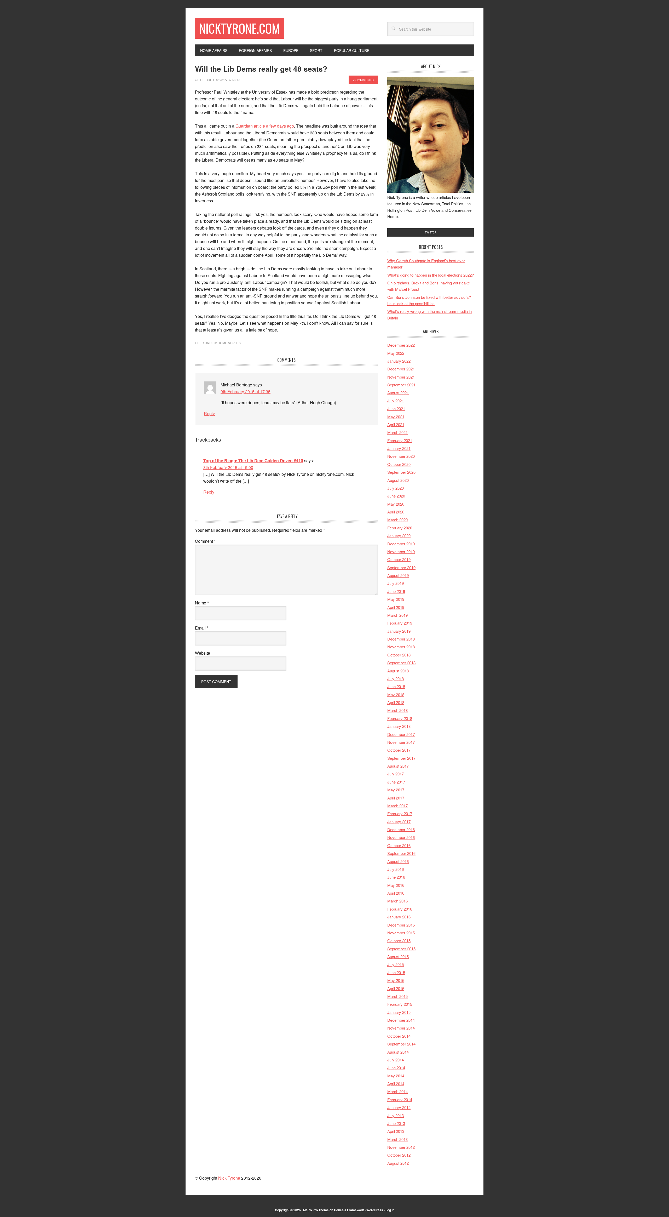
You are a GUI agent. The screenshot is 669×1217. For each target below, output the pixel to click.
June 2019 (396, 591)
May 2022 (395, 353)
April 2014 (395, 1083)
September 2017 (401, 758)
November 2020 (401, 456)
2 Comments (363, 80)
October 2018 (399, 655)
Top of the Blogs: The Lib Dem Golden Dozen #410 (253, 461)
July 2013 (395, 1115)
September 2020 (401, 472)
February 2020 (399, 527)
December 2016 (401, 829)
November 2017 (401, 742)
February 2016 (399, 909)
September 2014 (401, 1044)
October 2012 (399, 1155)
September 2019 (401, 567)
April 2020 (395, 512)
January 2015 (399, 1012)
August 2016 (398, 861)
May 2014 (395, 1075)
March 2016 (397, 901)
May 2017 (395, 789)
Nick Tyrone (229, 1178)
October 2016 (399, 845)
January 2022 (399, 361)
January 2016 (399, 916)
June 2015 (396, 972)
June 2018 (396, 686)
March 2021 (397, 432)
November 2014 (401, 1028)
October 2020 (399, 464)
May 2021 (395, 416)
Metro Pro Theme (316, 1210)
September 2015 (401, 948)
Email (201, 628)
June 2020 (396, 496)
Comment (205, 541)
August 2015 (398, 956)
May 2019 (395, 599)
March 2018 (397, 710)
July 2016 (395, 869)
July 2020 (395, 488)
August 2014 (398, 1052)
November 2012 (401, 1147)
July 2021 (395, 400)
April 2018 (395, 702)
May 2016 (395, 885)
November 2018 (401, 646)
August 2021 (398, 392)
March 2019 (397, 615)
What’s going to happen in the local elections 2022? (430, 275)
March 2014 (397, 1091)
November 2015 (401, 932)
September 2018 (401, 662)
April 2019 (395, 607)
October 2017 (399, 750)
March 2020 (397, 519)
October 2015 (399, 940)
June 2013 (396, 1123)
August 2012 (398, 1163)
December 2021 (401, 369)
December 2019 (401, 543)
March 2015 (397, 996)
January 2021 (399, 448)
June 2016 (396, 877)
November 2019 (401, 551)
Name (202, 603)
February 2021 (399, 440)
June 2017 (396, 782)
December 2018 (401, 639)
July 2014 (395, 1059)
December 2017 (401, 734)
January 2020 (399, 535)
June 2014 (396, 1067)
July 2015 (395, 964)
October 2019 (399, 559)
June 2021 (396, 408)
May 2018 (395, 694)
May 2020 (395, 504)
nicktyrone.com (239, 28)
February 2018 (399, 718)
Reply (209, 413)
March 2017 (397, 805)
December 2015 (401, 925)
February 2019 (399, 623)
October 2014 (399, 1036)
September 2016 (401, 853)
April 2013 (395, 1131)
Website (202, 653)
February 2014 (399, 1099)
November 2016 (401, 837)
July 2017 (395, 773)
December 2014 (401, 1020)
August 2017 (398, 766)
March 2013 (397, 1139)
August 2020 (398, 480)
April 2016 (395, 893)
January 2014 (399, 1107)
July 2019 (395, 583)
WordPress (374, 1210)
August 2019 (398, 575)
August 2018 (398, 670)
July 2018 (395, 678)
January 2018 (399, 726)
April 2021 (395, 424)
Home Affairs (229, 342)
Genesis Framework (349, 1210)
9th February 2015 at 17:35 (245, 391)
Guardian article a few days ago (264, 126)
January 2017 (399, 821)
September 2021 (401, 384)
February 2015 (399, 1004)
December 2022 (401, 345)
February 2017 (399, 813)
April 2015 (395, 988)
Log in (389, 1210)
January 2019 (399, 631)
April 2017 (395, 798)
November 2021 (401, 377)
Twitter (430, 232)
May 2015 (395, 980)
